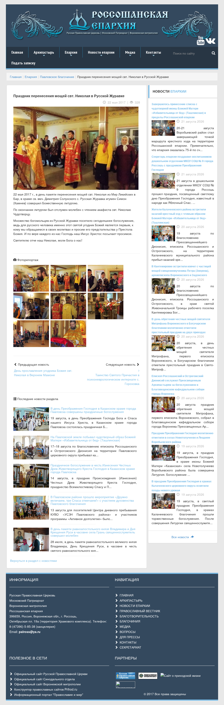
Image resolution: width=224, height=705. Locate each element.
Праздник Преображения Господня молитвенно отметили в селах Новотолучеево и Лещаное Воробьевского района (182, 437)
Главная (17, 52)
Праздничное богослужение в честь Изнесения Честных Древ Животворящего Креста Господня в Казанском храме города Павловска (93, 468)
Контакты (153, 54)
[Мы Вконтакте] (210, 42)
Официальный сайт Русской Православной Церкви (50, 674)
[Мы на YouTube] (201, 42)
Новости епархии (101, 54)
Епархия (71, 54)
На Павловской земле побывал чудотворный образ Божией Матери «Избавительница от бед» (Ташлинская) (93, 438)
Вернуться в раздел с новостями (33, 560)
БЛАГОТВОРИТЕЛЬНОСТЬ (138, 616)
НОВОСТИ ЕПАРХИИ (134, 605)
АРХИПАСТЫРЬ (130, 600)
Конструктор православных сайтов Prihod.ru (44, 689)
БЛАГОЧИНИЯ (129, 621)
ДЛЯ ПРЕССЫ (129, 637)
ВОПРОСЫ (126, 631)
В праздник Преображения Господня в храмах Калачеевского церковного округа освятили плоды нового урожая (182, 485)
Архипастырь (44, 54)
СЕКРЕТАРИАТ (129, 647)
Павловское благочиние (57, 76)
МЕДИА (124, 626)
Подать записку (23, 62)
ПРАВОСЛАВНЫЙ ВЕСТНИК (139, 611)
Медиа (130, 54)
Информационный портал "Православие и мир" (47, 694)
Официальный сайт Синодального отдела (43, 679)
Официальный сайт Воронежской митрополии (46, 684)
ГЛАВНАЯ (125, 595)
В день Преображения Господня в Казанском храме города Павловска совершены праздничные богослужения (93, 410)
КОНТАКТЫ (127, 642)
